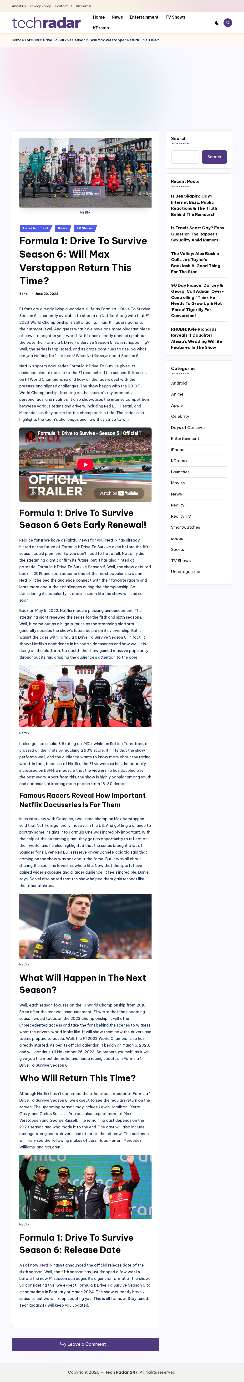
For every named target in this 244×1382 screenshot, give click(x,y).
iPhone (177, 449)
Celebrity (180, 416)
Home (16, 40)
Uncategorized (185, 571)
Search (179, 138)
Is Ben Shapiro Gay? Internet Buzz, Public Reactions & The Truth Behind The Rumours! (194, 205)
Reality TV (181, 516)
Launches (180, 472)
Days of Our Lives (188, 427)
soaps (177, 538)
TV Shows (84, 228)
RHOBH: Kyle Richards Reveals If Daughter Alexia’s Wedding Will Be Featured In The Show (196, 338)
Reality (177, 505)
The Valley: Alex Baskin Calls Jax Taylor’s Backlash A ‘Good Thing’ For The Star (196, 263)
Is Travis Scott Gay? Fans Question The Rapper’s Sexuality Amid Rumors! (197, 234)
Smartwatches (185, 527)
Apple (177, 405)
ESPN (49, 770)
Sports (177, 549)
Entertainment (35, 228)
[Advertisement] (122, 82)
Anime (177, 394)
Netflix (46, 1265)
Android (179, 383)
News (62, 228)
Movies (178, 482)
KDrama (179, 460)
